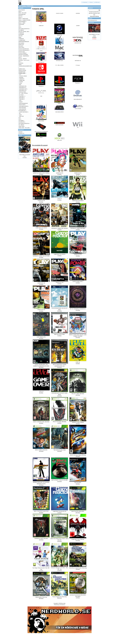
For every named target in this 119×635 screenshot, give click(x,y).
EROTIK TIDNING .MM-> (24, 31)
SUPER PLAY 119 (41, 309)
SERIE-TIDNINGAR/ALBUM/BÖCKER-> (25, 66)
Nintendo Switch (22, 91)
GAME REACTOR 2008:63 (41, 227)
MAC (20, 84)
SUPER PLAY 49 (59, 173)
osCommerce (62, 604)
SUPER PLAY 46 (41, 200)
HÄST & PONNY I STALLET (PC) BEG (59, 480)
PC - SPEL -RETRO (60, 65)
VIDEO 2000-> (22, 126)
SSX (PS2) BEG (77, 482)
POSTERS (21, 63)
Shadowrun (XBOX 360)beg (78, 422)
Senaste (20, 135)
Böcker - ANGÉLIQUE (23, 18)
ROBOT (21, 101)
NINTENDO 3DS (22, 86)
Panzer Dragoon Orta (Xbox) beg (59, 596)
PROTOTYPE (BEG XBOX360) (59, 421)
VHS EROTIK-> (22, 122)
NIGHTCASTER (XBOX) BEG (77, 511)
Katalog (24, 6)
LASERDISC (21, 38)
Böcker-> (21, 17)
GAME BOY (41, 25)
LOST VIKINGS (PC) (41, 337)
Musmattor (21, 45)
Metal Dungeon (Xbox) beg (41, 597)
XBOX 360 (21, 116)
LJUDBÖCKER (22, 40)
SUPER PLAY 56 (77, 173)
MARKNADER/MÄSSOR (24, 41)
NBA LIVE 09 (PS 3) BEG (59, 334)
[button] (84, 2)
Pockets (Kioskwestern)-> (24, 50)
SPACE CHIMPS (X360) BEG (41, 449)
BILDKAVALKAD (22, 14)
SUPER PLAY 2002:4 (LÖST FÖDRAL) (41, 173)
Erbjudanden (91, 22)
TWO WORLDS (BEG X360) (59, 450)
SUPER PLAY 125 (41, 283)
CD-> (20, 25)
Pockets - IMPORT (23, 58)
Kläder (20, 37)
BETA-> (20, 11)
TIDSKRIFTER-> (22, 71)
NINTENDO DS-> (23, 90)
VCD (20, 117)
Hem (20, 6)
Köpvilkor (21, 131)
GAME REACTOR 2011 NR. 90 (59, 511)
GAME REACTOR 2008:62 (78, 200)
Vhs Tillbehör (21, 124)
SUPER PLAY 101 (78, 254)
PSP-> (20, 100)
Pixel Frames (21, 47)
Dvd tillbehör (21, 30)
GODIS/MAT (21, 34)
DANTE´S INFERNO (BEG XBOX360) (41, 421)
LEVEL (20, 83)
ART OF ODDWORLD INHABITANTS (78, 308)
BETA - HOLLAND (22, 12)
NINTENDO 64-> (22, 87)
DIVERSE (78, 13)
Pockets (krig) (22, 51)
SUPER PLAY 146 (59, 282)
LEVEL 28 (41, 391)
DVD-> (20, 27)
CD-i (20, 74)
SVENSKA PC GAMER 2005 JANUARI (59, 228)
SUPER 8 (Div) (22, 68)
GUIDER (78, 25)
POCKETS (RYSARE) (23, 54)
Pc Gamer (78, 65)
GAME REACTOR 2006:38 (59, 254)
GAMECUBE (22, 80)
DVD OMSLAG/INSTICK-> (24, 28)
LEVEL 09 (59, 198)
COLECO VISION (59, 13)
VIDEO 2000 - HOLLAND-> (24, 127)
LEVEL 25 (78, 362)
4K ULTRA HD (22, 10)
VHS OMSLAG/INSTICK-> (24, 123)
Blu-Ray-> (21, 15)
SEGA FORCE (22, 104)
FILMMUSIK (21, 33)
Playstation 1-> (22, 96)
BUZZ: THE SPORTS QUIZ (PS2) (41, 511)
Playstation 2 (22, 97)
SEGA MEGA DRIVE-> (24, 106)
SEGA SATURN (22, 107)
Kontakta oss (21, 133)
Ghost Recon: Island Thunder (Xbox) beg (78, 567)
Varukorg (90, 18)
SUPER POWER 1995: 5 (78, 281)
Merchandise (21, 43)
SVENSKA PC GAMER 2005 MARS (77, 228)
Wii (19, 113)
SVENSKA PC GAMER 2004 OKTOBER (41, 255)
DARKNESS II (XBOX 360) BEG (41, 538)
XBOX (20, 114)
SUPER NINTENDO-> (24, 112)
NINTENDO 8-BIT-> (23, 89)
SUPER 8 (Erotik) (22, 70)
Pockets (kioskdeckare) (24, 48)
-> (22, 73)
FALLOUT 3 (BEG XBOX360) (78, 393)
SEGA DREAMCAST (23, 103)
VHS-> (20, 119)
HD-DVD (20, 35)
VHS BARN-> (21, 120)
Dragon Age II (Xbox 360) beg (78, 539)
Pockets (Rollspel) (22, 53)
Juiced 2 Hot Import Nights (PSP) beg (78, 455)
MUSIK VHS (21, 44)
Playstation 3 (22, 99)
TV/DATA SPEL (30, 6)
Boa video (63, 603)
